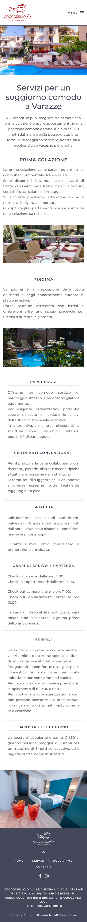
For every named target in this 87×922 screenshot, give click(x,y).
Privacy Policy (22, 915)
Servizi (38, 860)
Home (19, 860)
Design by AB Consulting (56, 915)
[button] (76, 12)
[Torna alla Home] (17, 12)
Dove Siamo (63, 860)
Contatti (43, 866)
